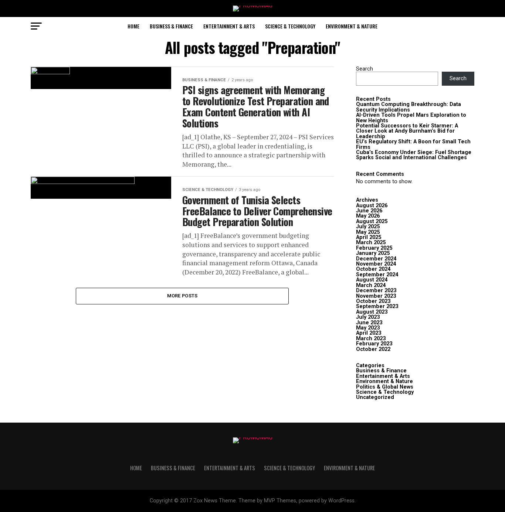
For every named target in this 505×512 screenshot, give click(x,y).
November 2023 (376, 296)
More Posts (182, 295)
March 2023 (371, 338)
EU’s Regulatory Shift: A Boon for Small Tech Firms (413, 144)
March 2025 (371, 242)
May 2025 (368, 232)
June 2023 (369, 323)
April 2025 (368, 237)
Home (133, 26)
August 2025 (371, 221)
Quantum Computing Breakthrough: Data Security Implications (408, 107)
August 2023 (371, 312)
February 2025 (374, 248)
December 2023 (376, 290)
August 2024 (371, 280)
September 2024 (377, 275)
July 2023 (368, 317)
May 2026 (368, 216)
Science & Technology (290, 26)
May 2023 (368, 328)
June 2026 (369, 211)
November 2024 (376, 264)
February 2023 (374, 344)
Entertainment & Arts (229, 26)
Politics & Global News (384, 387)
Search (364, 69)
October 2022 (373, 349)
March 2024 (371, 285)
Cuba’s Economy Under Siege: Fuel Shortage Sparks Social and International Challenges (413, 155)
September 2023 (377, 306)
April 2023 (368, 333)
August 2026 (371, 205)
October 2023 (373, 301)
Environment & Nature (351, 26)
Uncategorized (375, 397)
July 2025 (368, 226)
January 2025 (373, 253)
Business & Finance (171, 26)
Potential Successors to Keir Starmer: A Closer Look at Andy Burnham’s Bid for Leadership (407, 131)
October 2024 (373, 269)
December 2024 (376, 259)
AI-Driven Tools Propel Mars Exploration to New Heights (411, 117)
